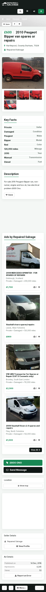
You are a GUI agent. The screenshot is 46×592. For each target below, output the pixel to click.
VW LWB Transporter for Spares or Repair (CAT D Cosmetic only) (22, 375)
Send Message (18, 470)
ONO (16, 462)
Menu (22, 588)
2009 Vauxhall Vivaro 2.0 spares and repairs (23, 427)
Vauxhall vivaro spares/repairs (20, 324)
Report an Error (24, 576)
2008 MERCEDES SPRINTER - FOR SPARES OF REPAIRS (21, 274)
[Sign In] (34, 11)
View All (35, 450)
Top (39, 588)
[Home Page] (4, 588)
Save (7, 24)
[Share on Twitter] (19, 24)
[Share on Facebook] (14, 24)
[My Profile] (11, 588)
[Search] (20, 11)
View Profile (24, 546)
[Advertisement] (23, 218)
